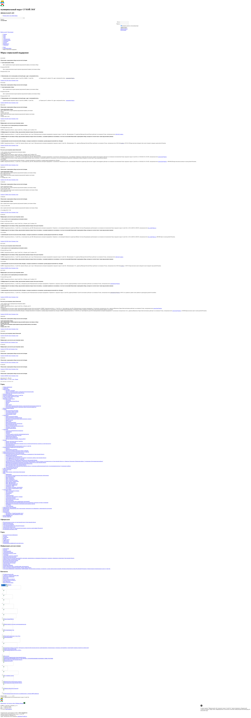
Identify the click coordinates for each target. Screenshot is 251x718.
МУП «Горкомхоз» (10, 477)
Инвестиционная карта (11, 422)
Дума (4, 37)
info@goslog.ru (8, 709)
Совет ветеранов (9, 506)
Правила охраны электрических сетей (11, 559)
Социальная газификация (11, 484)
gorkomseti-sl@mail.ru (115, 283)
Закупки (5, 42)
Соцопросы (5, 554)
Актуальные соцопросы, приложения (14, 487)
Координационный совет (11, 424)
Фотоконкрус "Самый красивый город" (14, 513)
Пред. (5, 379)
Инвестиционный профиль (12, 416)
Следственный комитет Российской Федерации (13, 525)
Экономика (5, 429)
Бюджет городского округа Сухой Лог (14, 441)
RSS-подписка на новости (9, 579)
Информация (9, 431)
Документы (5, 41)
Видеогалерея (6, 509)
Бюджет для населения (11, 442)
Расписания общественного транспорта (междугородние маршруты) (21, 407)
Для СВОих (8, 504)
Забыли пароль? (124, 28)
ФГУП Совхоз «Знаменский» (12, 481)
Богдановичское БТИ (10, 476)
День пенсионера (9, 500)
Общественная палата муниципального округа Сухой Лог (16, 451)
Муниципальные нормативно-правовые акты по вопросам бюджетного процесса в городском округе (28, 443)
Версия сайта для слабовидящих (10, 15)
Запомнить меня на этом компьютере (130, 25)
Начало (2, 379)
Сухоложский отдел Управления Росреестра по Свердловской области (21, 460)
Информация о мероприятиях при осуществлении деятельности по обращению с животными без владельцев (27, 508)
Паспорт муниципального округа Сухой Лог (13, 395)
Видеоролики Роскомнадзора (9, 561)
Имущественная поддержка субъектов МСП (15, 438)
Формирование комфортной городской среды (13, 447)
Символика (5, 388)
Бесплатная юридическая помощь (10, 560)
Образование (9, 493)
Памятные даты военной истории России (15, 392)
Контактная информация (8, 576)
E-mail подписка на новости (9, 580)
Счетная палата (6, 39)
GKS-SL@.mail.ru (119, 134)
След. (13, 379)
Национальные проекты (8, 408)
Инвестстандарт (9, 420)
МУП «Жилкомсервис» (11, 482)
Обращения (5, 44)
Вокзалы (8, 402)
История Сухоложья (10, 390)
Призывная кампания (8, 565)
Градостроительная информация (10, 534)
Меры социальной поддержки (12, 490)
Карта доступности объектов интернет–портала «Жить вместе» (17, 567)
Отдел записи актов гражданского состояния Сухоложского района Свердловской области (26, 457)
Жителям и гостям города (9, 398)
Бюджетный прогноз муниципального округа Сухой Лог (18, 446)
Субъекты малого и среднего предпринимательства (17, 434)
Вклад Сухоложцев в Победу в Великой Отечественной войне (20, 391)
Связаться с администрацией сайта (11, 575)
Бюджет (5, 440)
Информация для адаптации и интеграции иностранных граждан (20, 503)
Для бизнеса (6, 415)
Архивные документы (11, 427)
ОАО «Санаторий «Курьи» (12, 480)
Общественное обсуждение (9, 562)
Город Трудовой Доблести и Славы (11, 396)
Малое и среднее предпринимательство (14, 425)
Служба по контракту (8, 397)
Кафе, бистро (9, 404)
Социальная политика (11, 497)
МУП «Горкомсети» (10, 479)
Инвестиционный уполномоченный (14, 417)
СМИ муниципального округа (10, 468)
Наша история (6, 389)
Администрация (6, 40)
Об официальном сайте (8, 574)
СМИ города (6, 540)
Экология (5, 470)
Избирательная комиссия (11, 455)
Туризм (4, 409)
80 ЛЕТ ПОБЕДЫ (7, 516)
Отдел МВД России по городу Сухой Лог (15, 458)
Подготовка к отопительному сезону (14, 488)
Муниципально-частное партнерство (14, 423)
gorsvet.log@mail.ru (162, 156)
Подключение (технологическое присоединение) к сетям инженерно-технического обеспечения (27, 475)
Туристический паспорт (11, 413)
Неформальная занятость (11, 436)
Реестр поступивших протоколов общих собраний (17, 450)
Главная (5, 34)
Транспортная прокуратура (12, 467)
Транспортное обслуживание (9, 507)
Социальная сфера (7, 48)
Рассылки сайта (6, 564)
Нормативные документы (11, 449)
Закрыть (2, 19)
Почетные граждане (7, 394)
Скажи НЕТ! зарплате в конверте (10, 555)
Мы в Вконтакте (6, 581)
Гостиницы (8, 400)
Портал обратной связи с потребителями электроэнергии (16, 566)
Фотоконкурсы (6, 512)
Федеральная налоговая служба (10, 529)
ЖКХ (4, 473)
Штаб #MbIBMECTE (7, 515)
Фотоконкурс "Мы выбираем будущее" (14, 514)
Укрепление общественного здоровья (14, 496)
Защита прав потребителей (12, 437)
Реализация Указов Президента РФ (13, 435)
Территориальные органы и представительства (13, 453)
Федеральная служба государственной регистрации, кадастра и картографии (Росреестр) (23, 528)
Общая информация (7, 387)
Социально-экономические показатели (14, 430)
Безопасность (6, 43)
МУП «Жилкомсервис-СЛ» (12, 483)
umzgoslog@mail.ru (70, 100)
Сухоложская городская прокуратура (14, 456)
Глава (4, 36)
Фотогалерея (6, 510)
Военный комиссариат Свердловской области (16, 464)
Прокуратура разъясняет (8, 524)
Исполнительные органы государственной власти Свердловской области (19, 522)
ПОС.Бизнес (8, 421)
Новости (8, 448)
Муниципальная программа (12, 410)
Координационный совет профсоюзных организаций (18, 501)
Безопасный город (7, 469)
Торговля (8, 433)
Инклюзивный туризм (11, 414)
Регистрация (123, 30)
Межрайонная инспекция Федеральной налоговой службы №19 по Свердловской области (26, 462)
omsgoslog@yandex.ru (22, 716)
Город (4, 35)
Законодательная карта (8, 523)
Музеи (7, 403)
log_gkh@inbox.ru (152, 228)
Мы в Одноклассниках (8, 582)
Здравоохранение (10, 495)
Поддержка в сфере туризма (12, 411)
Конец (16, 379)
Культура (8, 494)
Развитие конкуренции (11, 428)
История (5, 536)
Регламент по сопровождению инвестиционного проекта (18, 418)
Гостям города (6, 539)
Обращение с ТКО (10, 486)
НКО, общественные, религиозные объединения (14, 471)
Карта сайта (5, 577)
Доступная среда (9, 492)
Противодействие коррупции (9, 556)
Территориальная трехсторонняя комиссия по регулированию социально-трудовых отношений (27, 502)
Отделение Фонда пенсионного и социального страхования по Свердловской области (25, 454)
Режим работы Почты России (12, 401)
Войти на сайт (4, 32)
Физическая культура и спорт (12, 499)
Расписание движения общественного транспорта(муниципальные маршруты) (23, 405)
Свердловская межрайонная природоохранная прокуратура (19, 463)
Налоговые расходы (10, 444)
